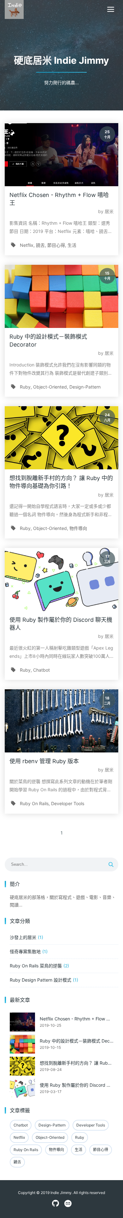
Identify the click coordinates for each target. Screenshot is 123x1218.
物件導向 (78, 528)
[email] (68, 1203)
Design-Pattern (85, 386)
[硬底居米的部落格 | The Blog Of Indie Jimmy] (14, 9)
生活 (71, 245)
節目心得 (56, 245)
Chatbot (41, 670)
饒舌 (40, 245)
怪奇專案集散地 (25, 951)
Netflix (26, 245)
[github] (55, 1203)
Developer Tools (67, 803)
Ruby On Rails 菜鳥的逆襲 (36, 965)
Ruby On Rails (34, 803)
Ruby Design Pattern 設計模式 (40, 980)
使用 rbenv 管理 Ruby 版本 (44, 761)
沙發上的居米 (23, 937)
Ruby (25, 386)
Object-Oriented (50, 386)
